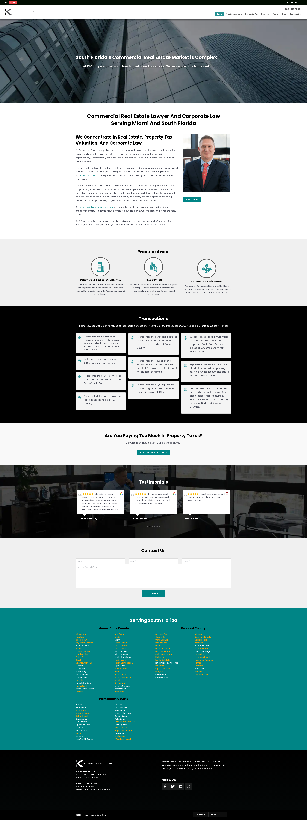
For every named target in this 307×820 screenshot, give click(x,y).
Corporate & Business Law (207, 281)
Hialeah (79, 680)
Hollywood (160, 657)
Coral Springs (161, 639)
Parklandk (199, 642)
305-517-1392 (292, 9)
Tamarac (199, 665)
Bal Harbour (81, 639)
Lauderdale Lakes (163, 660)
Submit (153, 593)
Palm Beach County (113, 699)
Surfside (118, 680)
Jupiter (79, 733)
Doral (78, 660)
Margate (159, 671)
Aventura (80, 637)
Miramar (199, 634)
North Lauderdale (203, 637)
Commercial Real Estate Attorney (100, 280)
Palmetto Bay (121, 668)
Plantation (199, 654)
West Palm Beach (123, 739)
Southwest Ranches (204, 660)
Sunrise (198, 663)
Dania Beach (161, 642)
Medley (118, 637)
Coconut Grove (83, 651)
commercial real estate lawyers (96, 207)
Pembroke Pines (202, 648)
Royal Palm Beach (123, 730)
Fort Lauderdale (162, 651)
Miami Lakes (120, 648)
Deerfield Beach (162, 648)
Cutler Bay (80, 657)
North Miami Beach (124, 663)
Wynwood (119, 691)
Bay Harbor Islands (84, 642)
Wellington (120, 736)
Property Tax (251, 14)
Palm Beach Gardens (125, 721)
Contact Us (295, 14)
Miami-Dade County (113, 628)
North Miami (120, 660)
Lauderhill (159, 665)
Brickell (79, 648)
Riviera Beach (121, 727)
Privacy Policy (218, 814)
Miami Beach (121, 642)
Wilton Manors (201, 674)
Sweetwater (120, 683)
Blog (284, 14)
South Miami (120, 674)
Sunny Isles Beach (123, 677)
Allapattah (81, 634)
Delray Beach (82, 716)
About (276, 14)
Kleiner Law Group (87, 175)
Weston (198, 671)
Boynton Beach (83, 713)
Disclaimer (200, 814)
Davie (158, 645)
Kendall (79, 691)
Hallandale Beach (163, 654)
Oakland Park (201, 639)
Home (219, 14)
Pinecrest (119, 671)
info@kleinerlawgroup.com (96, 789)
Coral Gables (82, 654)
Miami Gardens (122, 645)
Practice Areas (232, 14)
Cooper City (161, 637)
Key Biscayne (121, 634)
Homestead (81, 686)
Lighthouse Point (163, 668)
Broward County (193, 628)
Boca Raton (81, 710)
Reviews (265, 14)
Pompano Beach (202, 657)
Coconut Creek (162, 634)
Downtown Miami (84, 663)
